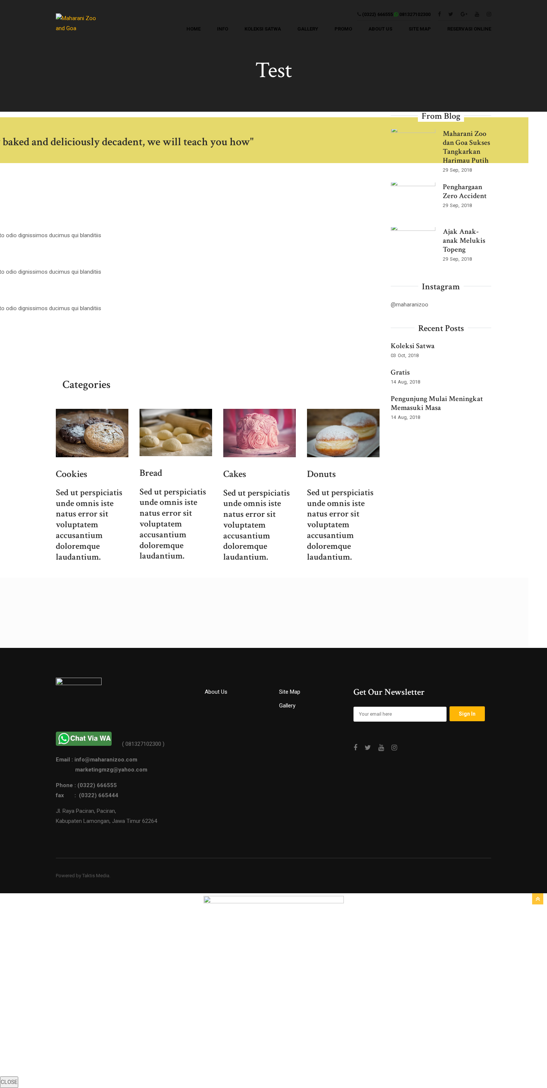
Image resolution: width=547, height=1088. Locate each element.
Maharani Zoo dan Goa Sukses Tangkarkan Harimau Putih (466, 147)
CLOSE (9, 1082)
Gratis (400, 372)
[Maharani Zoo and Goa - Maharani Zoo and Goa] (81, 25)
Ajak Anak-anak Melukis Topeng (464, 240)
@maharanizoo (409, 304)
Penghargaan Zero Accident (465, 191)
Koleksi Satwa (413, 346)
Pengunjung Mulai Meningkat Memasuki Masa (437, 403)
